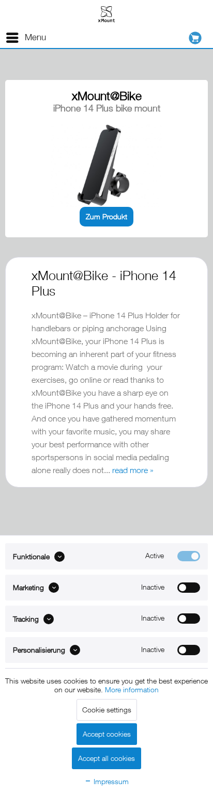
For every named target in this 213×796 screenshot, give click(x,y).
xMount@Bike (107, 96)
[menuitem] (25, 37)
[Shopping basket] (198, 37)
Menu (35, 37)
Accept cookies (107, 733)
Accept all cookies (106, 758)
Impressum (110, 781)
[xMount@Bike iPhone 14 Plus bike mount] (106, 165)
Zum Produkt (106, 216)
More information (132, 689)
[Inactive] (188, 587)
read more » (133, 470)
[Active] (188, 556)
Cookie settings (106, 709)
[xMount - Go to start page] (106, 13)
